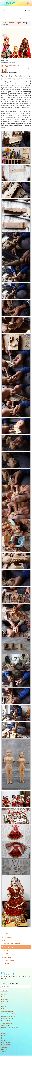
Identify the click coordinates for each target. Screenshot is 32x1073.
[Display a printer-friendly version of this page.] (28, 68)
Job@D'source (5, 1038)
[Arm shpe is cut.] (16, 594)
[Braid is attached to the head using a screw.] (16, 561)
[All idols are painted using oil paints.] (16, 799)
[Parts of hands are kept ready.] (16, 341)
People (3, 1033)
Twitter (3, 1052)
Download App (6, 1045)
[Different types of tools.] (16, 156)
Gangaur (18, 23)
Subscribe (4, 990)
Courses (4, 995)
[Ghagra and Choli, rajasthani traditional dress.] (16, 832)
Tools (3, 1004)
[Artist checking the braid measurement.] (16, 544)
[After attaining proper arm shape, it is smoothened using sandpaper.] (16, 628)
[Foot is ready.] (16, 426)
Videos (3, 1008)
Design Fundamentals (8, 1016)
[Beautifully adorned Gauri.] (16, 901)
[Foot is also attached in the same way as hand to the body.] (16, 729)
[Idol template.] (16, 173)
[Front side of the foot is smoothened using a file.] (16, 375)
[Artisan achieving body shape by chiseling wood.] (16, 240)
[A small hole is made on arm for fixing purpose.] (16, 611)
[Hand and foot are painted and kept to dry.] (16, 815)
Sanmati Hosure (16, 65)
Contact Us (4, 1040)
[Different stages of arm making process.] (16, 645)
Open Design (5, 1025)
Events (3, 1036)
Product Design (6, 1021)
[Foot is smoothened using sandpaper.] (16, 409)
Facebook (4, 1049)
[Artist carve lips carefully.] (16, 510)
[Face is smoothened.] (16, 578)
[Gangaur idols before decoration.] (16, 764)
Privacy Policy (5, 1042)
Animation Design (7, 1012)
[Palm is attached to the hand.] (16, 679)
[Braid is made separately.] (16, 527)
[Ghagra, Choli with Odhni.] (16, 849)
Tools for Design (6, 1023)
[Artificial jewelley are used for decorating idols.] (16, 866)
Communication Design (8, 1014)
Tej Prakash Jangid (5, 65)
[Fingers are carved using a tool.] (16, 308)
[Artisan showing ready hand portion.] (16, 662)
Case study (4, 999)
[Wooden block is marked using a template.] (16, 189)
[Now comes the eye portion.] (16, 443)
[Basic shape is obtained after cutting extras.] (16, 206)
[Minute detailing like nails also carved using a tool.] (16, 324)
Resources (11, 23)
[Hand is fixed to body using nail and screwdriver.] (16, 696)
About (3, 1031)
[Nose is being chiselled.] (16, 493)
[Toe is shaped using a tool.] (16, 392)
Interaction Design (7, 1019)
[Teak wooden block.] (16, 139)
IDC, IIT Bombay (5, 66)
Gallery (3, 1006)
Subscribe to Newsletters (9, 983)
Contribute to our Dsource (9, 1028)
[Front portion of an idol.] (16, 223)
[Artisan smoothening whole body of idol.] (16, 291)
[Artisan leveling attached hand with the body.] (16, 713)
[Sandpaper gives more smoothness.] (16, 274)
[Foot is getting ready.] (16, 358)
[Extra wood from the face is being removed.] (16, 476)
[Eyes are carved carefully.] (16, 459)
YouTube (4, 1047)
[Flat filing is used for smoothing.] (16, 257)
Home (4, 23)
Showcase (4, 1002)
